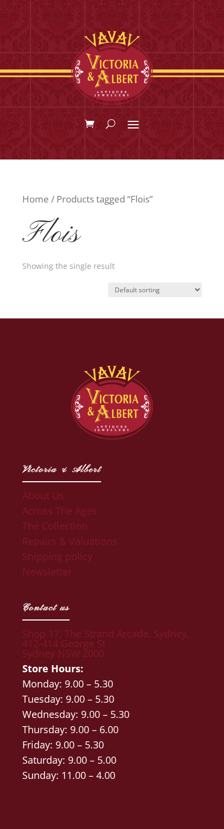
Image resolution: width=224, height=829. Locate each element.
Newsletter (47, 571)
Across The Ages (59, 510)
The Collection (55, 525)
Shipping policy (57, 556)
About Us (43, 495)
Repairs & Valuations (69, 541)
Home (35, 199)
